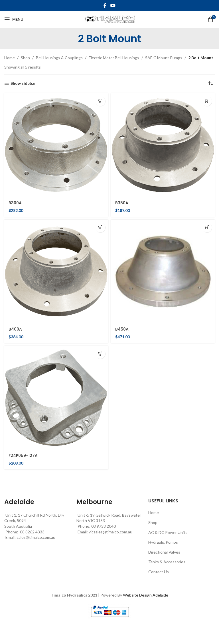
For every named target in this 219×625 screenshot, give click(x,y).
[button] (100, 101)
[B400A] (56, 271)
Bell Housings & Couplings (59, 57)
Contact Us (158, 571)
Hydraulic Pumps (163, 542)
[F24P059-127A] (56, 397)
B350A (121, 203)
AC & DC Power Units (167, 532)
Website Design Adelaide (145, 595)
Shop (25, 57)
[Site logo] (109, 18)
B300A (15, 203)
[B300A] (56, 145)
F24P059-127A (23, 455)
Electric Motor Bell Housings (114, 57)
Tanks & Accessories (166, 561)
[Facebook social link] (105, 5)
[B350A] (163, 145)
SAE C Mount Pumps (163, 57)
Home (9, 57)
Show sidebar (23, 83)
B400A (15, 329)
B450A (122, 329)
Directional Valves (164, 552)
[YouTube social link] (112, 5)
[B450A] (163, 271)
